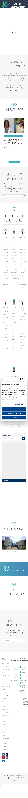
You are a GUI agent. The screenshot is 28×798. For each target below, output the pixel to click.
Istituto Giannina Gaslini (9, 552)
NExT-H (10, 778)
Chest (23, 690)
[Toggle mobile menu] (25, 8)
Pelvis (23, 683)
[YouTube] (3, 757)
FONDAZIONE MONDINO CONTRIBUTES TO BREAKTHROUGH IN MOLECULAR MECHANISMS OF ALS (13, 142)
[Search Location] (23, 438)
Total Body (23, 668)
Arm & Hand (23, 679)
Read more (7, 147)
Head (23, 672)
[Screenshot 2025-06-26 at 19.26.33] (14, 119)
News (6, 136)
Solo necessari (14, 417)
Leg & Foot (23, 687)
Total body (10, 136)
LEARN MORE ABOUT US (5, 746)
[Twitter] (7, 754)
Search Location (7, 435)
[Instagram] (7, 757)
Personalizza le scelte (13, 413)
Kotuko (20, 778)
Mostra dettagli (19, 404)
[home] (5, 659)
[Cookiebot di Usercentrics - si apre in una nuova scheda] (20, 379)
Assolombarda (6, 775)
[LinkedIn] (3, 761)
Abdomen (24, 675)
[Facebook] (3, 754)
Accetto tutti (14, 409)
